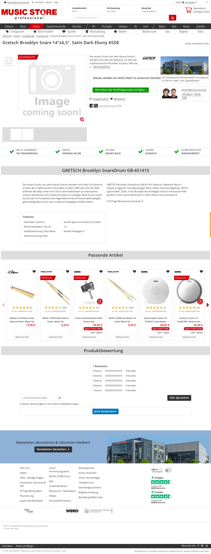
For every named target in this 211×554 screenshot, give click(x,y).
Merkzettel (119, 99)
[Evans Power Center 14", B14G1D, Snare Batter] (156, 291)
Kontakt (6, 546)
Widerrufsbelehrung (193, 551)
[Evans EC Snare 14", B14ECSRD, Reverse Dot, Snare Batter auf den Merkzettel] (201, 271)
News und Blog (24, 546)
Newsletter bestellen (51, 449)
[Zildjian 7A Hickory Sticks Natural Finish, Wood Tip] (22, 291)
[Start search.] (172, 18)
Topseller (71, 31)
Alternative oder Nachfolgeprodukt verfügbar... (121, 89)
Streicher (76, 26)
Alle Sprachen (179, 398)
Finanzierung (27, 495)
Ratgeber (183, 31)
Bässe (23, 26)
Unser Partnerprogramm (59, 469)
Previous (3, 304)
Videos (52, 495)
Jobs (168, 31)
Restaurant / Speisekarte (62, 491)
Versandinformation (60, 500)
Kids (174, 26)
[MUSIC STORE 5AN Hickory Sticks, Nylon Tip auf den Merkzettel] (67, 271)
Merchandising (97, 31)
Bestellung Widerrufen (91, 497)
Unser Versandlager (89, 477)
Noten (186, 26)
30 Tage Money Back (31, 491)
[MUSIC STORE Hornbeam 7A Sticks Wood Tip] (122, 291)
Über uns (25, 468)
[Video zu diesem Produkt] (16, 134)
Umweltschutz (86, 482)
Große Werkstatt (58, 486)
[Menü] (170, 468)
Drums (36, 26)
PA (93, 26)
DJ (135, 26)
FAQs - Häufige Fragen (31, 477)
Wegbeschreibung (88, 492)
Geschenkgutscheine (90, 487)
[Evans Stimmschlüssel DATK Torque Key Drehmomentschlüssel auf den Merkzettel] (101, 271)
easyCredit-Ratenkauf (31, 500)
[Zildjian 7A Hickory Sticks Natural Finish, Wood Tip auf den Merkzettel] (34, 271)
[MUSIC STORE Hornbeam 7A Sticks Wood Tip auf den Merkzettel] (134, 271)
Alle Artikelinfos (102, 66)
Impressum (163, 551)
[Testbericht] (27, 134)
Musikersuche (149, 31)
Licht (145, 26)
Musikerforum (141, 551)
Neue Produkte (45, 31)
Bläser (162, 26)
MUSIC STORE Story (59, 476)
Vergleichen (22, 337)
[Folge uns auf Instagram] (202, 545)
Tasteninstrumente (55, 26)
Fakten (23, 472)
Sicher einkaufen (87, 472)
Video (201, 31)
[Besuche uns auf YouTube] (207, 545)
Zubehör (200, 26)
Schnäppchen (17, 31)
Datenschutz (176, 551)
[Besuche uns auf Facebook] (198, 545)
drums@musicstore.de (18, 2)
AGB (207, 551)
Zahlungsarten (86, 468)
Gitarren (9, 26)
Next (208, 304)
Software (122, 26)
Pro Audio (107, 26)
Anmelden (190, 2)
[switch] (168, 470)
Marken (122, 31)
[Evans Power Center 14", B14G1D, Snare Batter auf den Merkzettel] (168, 271)
